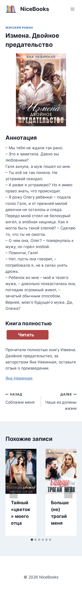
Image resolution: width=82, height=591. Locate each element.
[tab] (32, 540)
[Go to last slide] (14, 492)
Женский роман (19, 27)
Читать (26, 335)
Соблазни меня (20, 398)
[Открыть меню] (72, 8)
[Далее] (68, 492)
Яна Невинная (19, 378)
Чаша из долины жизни (61, 401)
